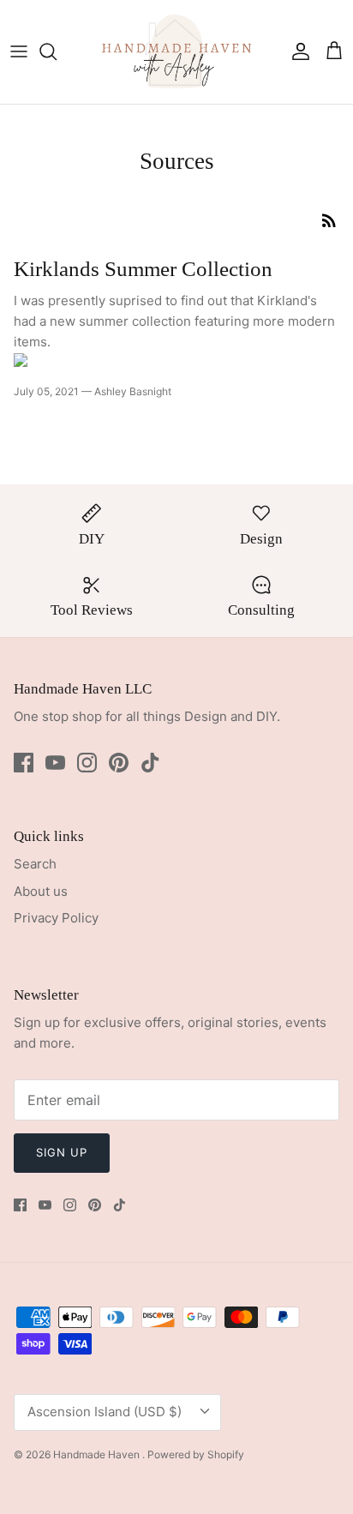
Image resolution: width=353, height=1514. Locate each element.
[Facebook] (23, 762)
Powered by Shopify (195, 1454)
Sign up (61, 1152)
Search (35, 864)
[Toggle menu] (19, 51)
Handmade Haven (97, 1454)
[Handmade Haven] (176, 52)
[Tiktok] (150, 762)
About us (41, 891)
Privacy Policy (56, 918)
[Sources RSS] (329, 220)
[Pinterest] (119, 762)
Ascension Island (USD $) (104, 1411)
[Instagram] (87, 762)
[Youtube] (55, 762)
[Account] (296, 51)
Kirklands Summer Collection (143, 268)
